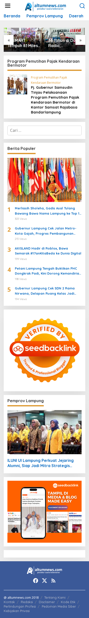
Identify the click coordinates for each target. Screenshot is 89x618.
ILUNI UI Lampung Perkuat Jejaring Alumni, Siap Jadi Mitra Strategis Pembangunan (40, 463)
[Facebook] (35, 580)
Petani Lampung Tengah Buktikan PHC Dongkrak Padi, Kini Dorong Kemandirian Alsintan (48, 271)
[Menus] (8, 6)
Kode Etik (68, 602)
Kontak (9, 602)
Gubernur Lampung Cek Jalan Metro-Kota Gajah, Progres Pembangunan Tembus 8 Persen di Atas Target (45, 231)
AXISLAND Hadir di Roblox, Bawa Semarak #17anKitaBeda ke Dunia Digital (48, 250)
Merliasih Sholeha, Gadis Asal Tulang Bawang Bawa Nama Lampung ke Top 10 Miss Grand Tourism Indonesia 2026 (48, 211)
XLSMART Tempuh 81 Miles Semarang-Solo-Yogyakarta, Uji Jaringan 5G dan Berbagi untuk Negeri (23, 43)
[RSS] (53, 580)
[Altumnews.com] (46, 6)
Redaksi (27, 602)
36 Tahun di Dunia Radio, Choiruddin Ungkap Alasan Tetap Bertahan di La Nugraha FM (64, 43)
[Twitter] (44, 580)
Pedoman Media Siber (59, 606)
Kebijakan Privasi (17, 611)
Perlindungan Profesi (20, 606)
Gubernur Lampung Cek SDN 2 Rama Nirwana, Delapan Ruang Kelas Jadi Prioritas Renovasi (45, 291)
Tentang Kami (55, 597)
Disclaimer (47, 602)
